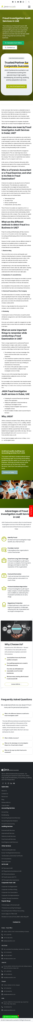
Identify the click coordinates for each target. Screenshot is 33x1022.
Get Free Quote (31, 511)
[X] (15, 2)
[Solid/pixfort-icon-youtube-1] (14, 783)
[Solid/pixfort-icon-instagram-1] (8, 783)
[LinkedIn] (20, 2)
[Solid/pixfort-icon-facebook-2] (3, 783)
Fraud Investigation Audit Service (14, 159)
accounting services (17, 422)
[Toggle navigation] (29, 6)
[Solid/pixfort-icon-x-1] (5, 783)
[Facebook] (13, 2)
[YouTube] (18, 2)
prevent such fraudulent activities (11, 234)
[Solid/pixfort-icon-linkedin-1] (11, 783)
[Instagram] (23, 2)
